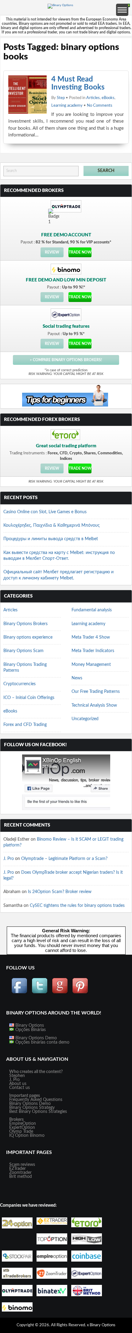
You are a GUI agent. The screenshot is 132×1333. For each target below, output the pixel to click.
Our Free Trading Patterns (96, 691)
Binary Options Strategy (32, 1108)
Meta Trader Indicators (93, 651)
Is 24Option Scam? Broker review (59, 892)
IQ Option (19, 1135)
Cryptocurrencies (19, 684)
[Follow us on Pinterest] (80, 993)
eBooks (108, 98)
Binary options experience (27, 637)
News (77, 678)
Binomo (37, 1135)
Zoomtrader (20, 1173)
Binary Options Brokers (25, 624)
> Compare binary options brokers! (66, 360)
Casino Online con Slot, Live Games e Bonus (45, 512)
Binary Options (29, 1025)
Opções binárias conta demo (41, 1042)
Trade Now (80, 252)
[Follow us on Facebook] (19, 993)
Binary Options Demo (35, 1038)
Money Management (91, 665)
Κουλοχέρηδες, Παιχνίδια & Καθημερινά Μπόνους (51, 525)
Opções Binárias (30, 1030)
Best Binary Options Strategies (38, 1112)
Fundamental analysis (92, 610)
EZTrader (17, 1169)
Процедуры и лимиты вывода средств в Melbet (50, 539)
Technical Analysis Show (94, 705)
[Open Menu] (122, 10)
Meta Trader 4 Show (91, 637)
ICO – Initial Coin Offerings (28, 698)
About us (17, 1084)
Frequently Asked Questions (35, 1100)
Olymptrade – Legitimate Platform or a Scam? (64, 859)
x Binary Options (101, 1325)
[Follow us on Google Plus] (60, 993)
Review (52, 252)
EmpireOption (22, 1123)
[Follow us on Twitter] (39, 993)
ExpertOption (22, 1127)
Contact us (19, 1088)
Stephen (17, 1076)
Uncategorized (85, 719)
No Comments (99, 106)
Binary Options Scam (23, 651)
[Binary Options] (60, 5)
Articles (93, 98)
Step (61, 98)
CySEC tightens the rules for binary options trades (77, 905)
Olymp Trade (21, 1131)
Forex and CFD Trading (25, 725)
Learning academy (67, 106)
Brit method (20, 1176)
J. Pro (8, 859)
